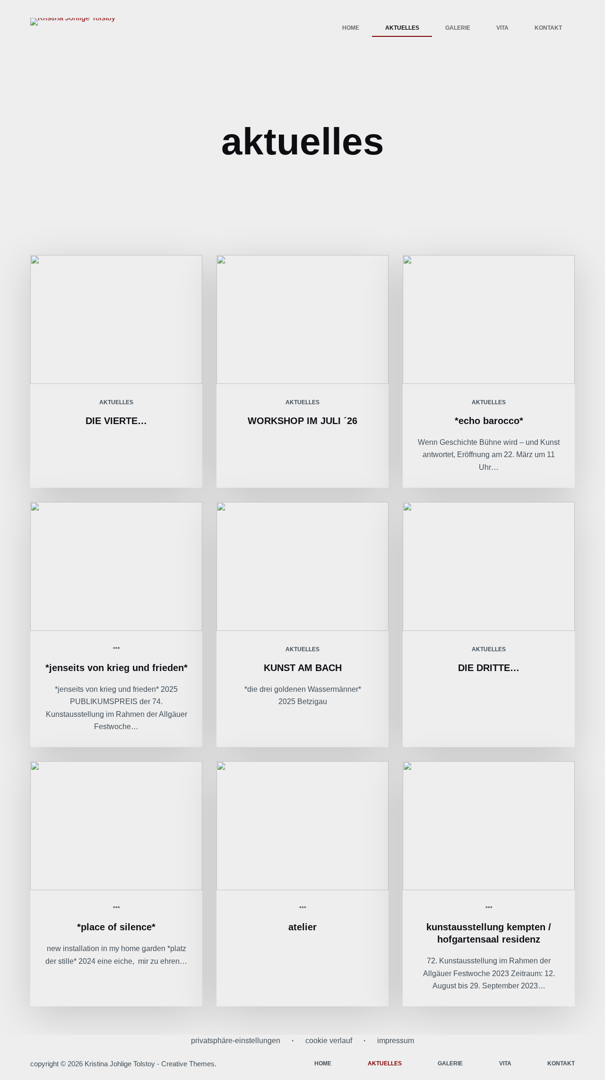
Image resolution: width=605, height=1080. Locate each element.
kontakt (548, 28)
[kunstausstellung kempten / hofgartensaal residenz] (489, 825)
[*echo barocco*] (489, 319)
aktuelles (402, 28)
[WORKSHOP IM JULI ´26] (302, 319)
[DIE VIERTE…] (116, 319)
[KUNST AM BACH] (302, 566)
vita (502, 28)
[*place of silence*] (116, 825)
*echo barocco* (489, 421)
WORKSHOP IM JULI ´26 (302, 421)
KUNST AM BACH (303, 668)
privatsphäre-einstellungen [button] (235, 1041)
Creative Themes (188, 1064)
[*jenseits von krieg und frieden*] (116, 566)
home (350, 28)
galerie (457, 28)
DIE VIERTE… (116, 421)
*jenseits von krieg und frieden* (116, 668)
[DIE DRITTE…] (489, 566)
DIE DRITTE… (488, 668)
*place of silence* (116, 927)
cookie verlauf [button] (328, 1041)
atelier (302, 927)
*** (116, 649)
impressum (395, 1041)
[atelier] (302, 825)
